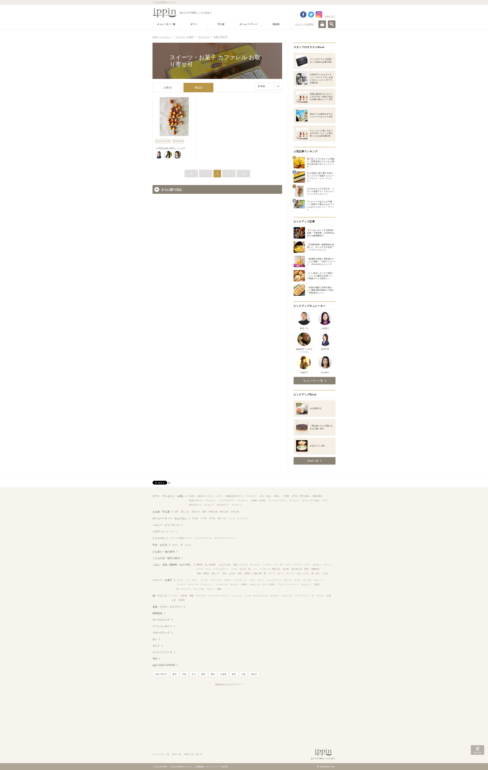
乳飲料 (181, 600)
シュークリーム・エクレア (279, 580)
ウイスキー (201, 596)
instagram (319, 14)
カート (322, 24)
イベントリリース (162, 652)
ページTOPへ (477, 761)
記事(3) (168, 87)
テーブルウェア (161, 619)
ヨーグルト (255, 564)
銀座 (234, 674)
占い (154, 639)
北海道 (223, 674)
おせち (175, 545)
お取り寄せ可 (161, 674)
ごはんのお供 (224, 564)
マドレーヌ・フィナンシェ (200, 584)
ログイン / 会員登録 (304, 24)
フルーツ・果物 (213, 589)
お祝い (192, 496)
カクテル (274, 596)
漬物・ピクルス (240, 564)
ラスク (297, 580)
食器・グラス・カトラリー (167, 606)
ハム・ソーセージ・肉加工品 (266, 569)
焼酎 (191, 596)
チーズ (200, 569)
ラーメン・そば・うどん (297, 573)
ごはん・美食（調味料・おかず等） (172, 564)
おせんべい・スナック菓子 (262, 584)
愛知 (213, 674)
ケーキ (180, 580)
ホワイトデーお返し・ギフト (315, 500)
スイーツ (173, 531)
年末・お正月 (159, 544)
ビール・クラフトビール (256, 596)
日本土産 (235, 511)
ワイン (175, 596)
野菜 (306, 569)
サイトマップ (212, 766)
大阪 (243, 674)
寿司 (240, 573)
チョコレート (240, 580)
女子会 (212, 518)
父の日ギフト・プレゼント (229, 505)
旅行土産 (224, 511)
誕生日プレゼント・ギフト (210, 496)
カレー (280, 573)
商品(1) (198, 87)
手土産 (195, 518)
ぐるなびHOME (159, 766)
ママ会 (203, 518)
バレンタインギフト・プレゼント (283, 500)
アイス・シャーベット (288, 584)
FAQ (223, 766)
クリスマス (158, 538)
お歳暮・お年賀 (258, 500)
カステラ (234, 584)
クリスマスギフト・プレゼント (233, 500)
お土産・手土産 (161, 511)
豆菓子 (317, 584)
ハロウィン (158, 531)
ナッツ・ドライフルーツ (216, 569)
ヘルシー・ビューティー (166, 525)
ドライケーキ (221, 584)
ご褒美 (286, 496)
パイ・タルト (191, 580)
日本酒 (184, 596)
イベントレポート (162, 626)
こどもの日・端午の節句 (166, 558)
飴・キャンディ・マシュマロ (190, 589)
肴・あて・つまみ (319, 573)
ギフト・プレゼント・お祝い (168, 496)
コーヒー (320, 596)
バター (307, 564)
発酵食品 (315, 569)
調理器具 (157, 613)
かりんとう (306, 584)
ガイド (156, 645)
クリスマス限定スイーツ (180, 538)
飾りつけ (222, 518)
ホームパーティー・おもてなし (169, 518)
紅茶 (329, 596)
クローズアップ (161, 632)
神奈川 (254, 674)
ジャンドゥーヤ (163, 141)
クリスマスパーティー (224, 538)
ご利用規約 (199, 766)
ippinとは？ (330, 16)
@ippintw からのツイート (229, 684)
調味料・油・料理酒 (206, 564)
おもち (188, 545)
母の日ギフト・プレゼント (201, 505)
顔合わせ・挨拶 (199, 511)
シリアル (267, 564)
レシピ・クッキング (238, 518)
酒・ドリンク (159, 595)
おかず (243, 569)
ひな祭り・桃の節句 (163, 551)
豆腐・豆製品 (203, 573)
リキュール (286, 596)
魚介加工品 (296, 569)
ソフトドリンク (301, 596)
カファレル (178, 141)
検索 (332, 24)
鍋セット (216, 573)
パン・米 (278, 564)
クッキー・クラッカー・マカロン (216, 580)
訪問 (176, 511)
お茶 (174, 600)
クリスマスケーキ (203, 538)
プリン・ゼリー (257, 580)
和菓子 (244, 584)
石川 (194, 674)
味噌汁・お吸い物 (253, 573)
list (169, 482)
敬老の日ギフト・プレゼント (202, 500)
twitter (311, 14)
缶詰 (224, 573)
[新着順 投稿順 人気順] (268, 86)
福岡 (203, 674)
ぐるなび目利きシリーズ (180, 766)
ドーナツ (181, 584)
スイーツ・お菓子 (162, 580)
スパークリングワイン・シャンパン (225, 596)
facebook (303, 14)
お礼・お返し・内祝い (269, 496)
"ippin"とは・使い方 (193, 754)
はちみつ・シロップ (322, 564)
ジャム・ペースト (293, 564)
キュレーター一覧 (160, 754)
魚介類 (286, 569)
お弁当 (232, 573)
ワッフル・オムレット (313, 580)
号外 (154, 658)
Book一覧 (176, 754)
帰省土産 (213, 511)
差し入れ (185, 511)
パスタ (234, 569)
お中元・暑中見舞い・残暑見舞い (307, 496)
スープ (271, 573)
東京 (175, 674)
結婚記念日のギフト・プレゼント (241, 496)
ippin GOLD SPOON (163, 665)
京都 (184, 674)
